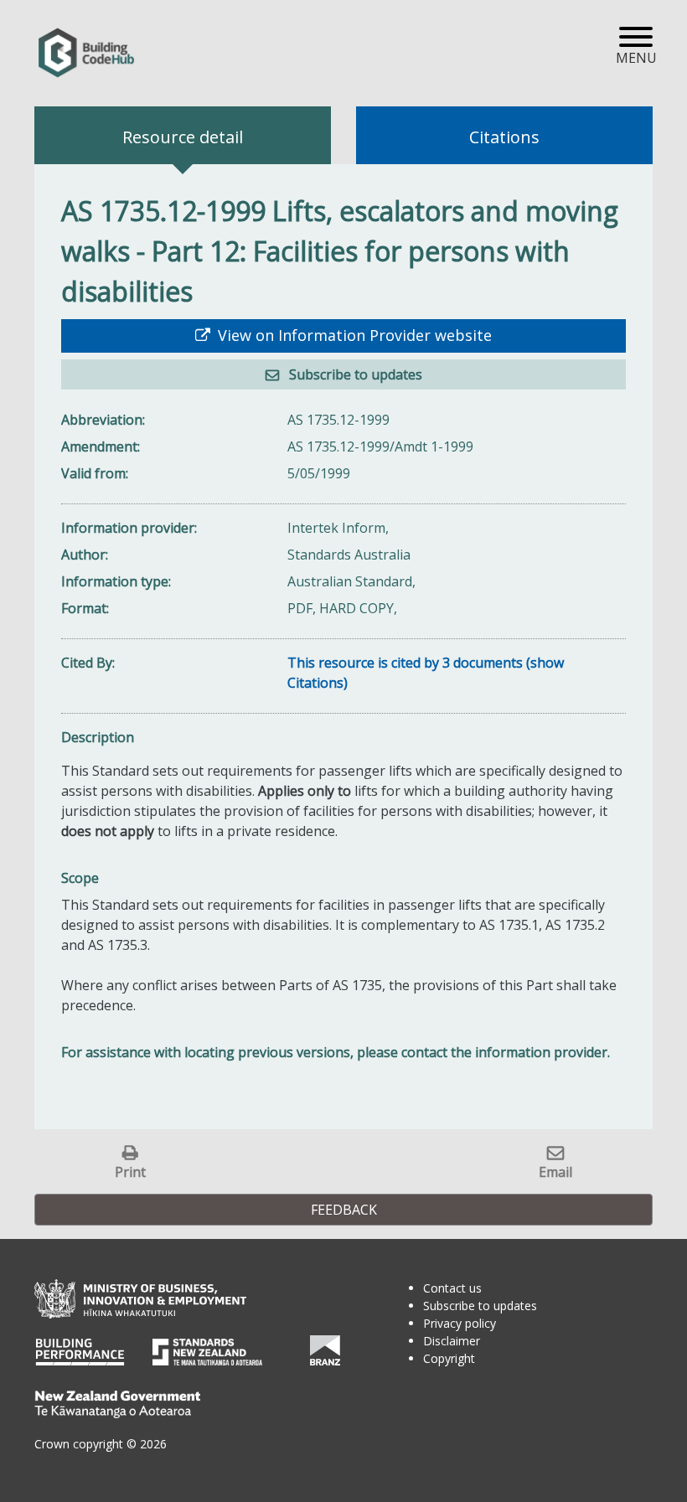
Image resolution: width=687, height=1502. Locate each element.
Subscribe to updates (354, 374)
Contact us (452, 1288)
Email (555, 1171)
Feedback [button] (344, 1209)
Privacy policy (459, 1323)
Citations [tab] (504, 137)
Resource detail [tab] (182, 137)
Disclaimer (451, 1341)
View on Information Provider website (353, 335)
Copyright (449, 1358)
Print (130, 1171)
